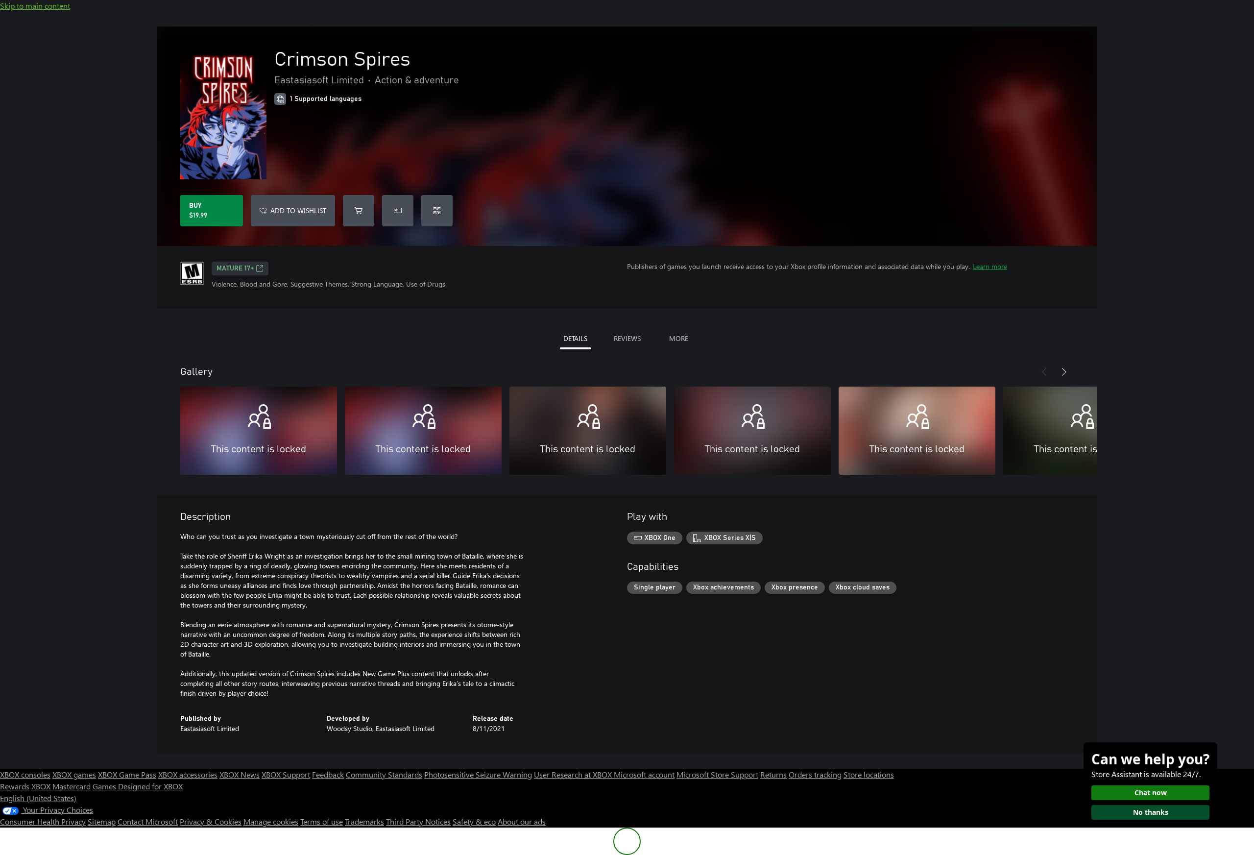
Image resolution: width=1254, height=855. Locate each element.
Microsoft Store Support (717, 774)
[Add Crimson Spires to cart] (358, 210)
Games (104, 786)
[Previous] (1044, 372)
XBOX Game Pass (127, 774)
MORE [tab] (678, 338)
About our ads (522, 821)
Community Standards (384, 774)
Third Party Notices (418, 821)
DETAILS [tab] (575, 338)
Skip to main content (35, 5)
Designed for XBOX (150, 786)
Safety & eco (474, 821)
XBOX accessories (187, 774)
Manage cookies (270, 821)
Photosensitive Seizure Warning (478, 774)
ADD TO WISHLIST (298, 210)
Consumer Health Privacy (43, 821)
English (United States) (38, 798)
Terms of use (321, 821)
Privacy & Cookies (210, 821)
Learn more (990, 266)
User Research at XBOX (574, 774)
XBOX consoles (25, 774)
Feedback (328, 774)
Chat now (1150, 792)
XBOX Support (286, 774)
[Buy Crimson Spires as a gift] (397, 210)
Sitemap (102, 821)
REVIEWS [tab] (627, 338)
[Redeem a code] (437, 210)
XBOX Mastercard (61, 786)
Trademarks (364, 821)
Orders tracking (815, 774)
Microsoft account (644, 774)
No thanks (1150, 812)
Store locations (869, 774)
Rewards (14, 786)
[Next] (1064, 372)
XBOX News (239, 774)
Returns (773, 774)
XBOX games (74, 774)
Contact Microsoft (148, 821)
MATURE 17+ (235, 268)
